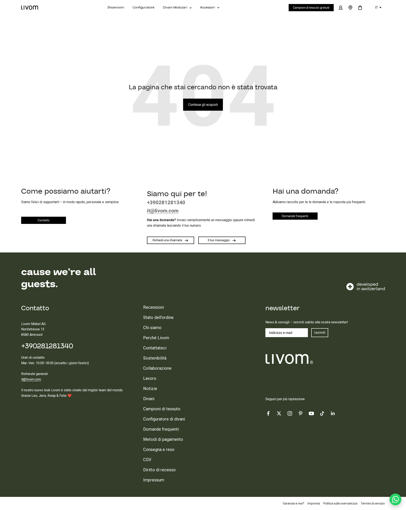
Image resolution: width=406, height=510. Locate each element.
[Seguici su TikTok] (322, 413)
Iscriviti (319, 333)
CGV (147, 459)
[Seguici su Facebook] (268, 413)
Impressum (153, 479)
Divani (148, 398)
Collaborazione (157, 368)
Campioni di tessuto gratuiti (311, 7)
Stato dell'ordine (158, 317)
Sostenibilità (154, 358)
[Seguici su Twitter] (279, 413)
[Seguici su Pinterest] (300, 413)
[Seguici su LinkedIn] (333, 413)
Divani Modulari (175, 7)
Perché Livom (156, 337)
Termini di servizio (373, 503)
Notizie (150, 388)
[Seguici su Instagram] (290, 413)
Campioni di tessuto (161, 408)
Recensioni (153, 307)
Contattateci (154, 347)
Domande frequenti (161, 429)
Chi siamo (152, 327)
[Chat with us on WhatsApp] (395, 499)
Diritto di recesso (159, 469)
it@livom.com (31, 379)
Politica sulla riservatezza (340, 503)
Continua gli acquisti (203, 105)
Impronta (314, 503)
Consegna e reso (158, 449)
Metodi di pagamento (163, 439)
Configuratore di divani (164, 419)
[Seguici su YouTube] (311, 413)
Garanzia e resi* (293, 503)
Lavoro (149, 378)
